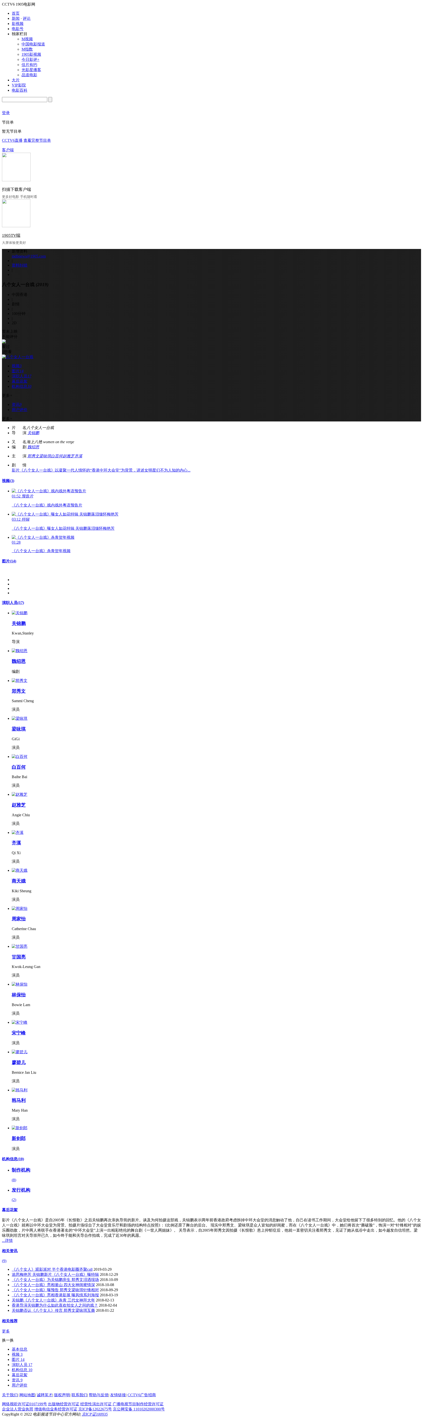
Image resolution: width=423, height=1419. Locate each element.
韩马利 (19, 1100)
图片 (9, 561)
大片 (16, 80)
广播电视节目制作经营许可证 (138, 1404)
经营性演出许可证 (96, 1404)
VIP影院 (19, 85)
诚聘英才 (44, 1395)
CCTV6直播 (12, 140)
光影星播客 (31, 70)
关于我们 (10, 1395)
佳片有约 (29, 65)
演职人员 (13, 603)
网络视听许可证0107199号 (24, 1404)
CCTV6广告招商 (142, 1395)
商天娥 (19, 880)
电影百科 (19, 90)
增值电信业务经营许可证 (55, 1409)
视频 (8, 481)
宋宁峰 (19, 1032)
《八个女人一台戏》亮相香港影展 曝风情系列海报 (55, 1295)
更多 (6, 1331)
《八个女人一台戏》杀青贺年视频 (41, 551)
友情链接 (118, 1395)
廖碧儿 (19, 1062)
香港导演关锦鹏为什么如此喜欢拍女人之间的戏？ (55, 1305)
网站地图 (27, 1395)
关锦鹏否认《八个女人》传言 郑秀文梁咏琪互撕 (53, 1310)
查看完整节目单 (37, 140)
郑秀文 (33, 456)
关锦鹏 (33, 433)
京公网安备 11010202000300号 (139, 1409)
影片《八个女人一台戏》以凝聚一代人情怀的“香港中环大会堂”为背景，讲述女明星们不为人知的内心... (101, 470)
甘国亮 (19, 956)
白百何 (57, 456)
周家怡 (19, 918)
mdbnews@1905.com (29, 256)
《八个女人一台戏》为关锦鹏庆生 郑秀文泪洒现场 (55, 1280)
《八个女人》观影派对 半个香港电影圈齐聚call (52, 1269)
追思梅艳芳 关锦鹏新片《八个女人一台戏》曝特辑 (55, 1274)
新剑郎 (19, 1138)
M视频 (27, 39)
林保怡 (19, 994)
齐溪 (78, 456)
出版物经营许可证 (63, 1404)
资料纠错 (19, 265)
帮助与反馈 (98, 1395)
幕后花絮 (10, 1210)
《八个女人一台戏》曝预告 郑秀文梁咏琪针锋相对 (55, 1290)
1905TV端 (11, 235)
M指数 (27, 49)
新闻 (16, 18)
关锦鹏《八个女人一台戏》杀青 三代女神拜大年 (53, 1300)
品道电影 (29, 75)
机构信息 (13, 1159)
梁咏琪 (45, 456)
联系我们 (79, 1395)
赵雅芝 (68, 456)
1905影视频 (31, 54)
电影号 (18, 29)
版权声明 (62, 1395)
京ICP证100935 (95, 1414)
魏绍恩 (33, 447)
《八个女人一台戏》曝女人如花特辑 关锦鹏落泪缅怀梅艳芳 (63, 528)
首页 (16, 13)
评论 (27, 18)
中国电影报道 (33, 44)
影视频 (18, 24)
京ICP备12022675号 (95, 1409)
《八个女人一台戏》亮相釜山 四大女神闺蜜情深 (53, 1285)
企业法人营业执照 (17, 1409)
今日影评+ (30, 59)
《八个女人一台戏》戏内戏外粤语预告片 (47, 505)
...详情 (7, 1240)
